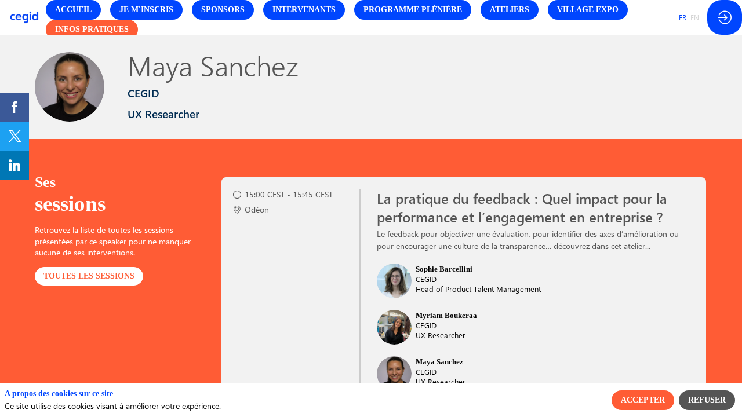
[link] (14, 107)
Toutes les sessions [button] (88, 276)
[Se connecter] (724, 17)
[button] (73, 10)
